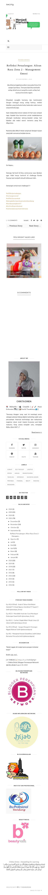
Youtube (35, 457)
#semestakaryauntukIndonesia (17, 209)
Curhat (9, 469)
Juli (11, 542)
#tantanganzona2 (12, 196)
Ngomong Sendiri (32, 477)
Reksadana (10, 484)
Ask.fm (24, 457)
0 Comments (12, 220)
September (14, 530)
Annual (17, 473)
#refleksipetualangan (13, 193)
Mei (11, 545)
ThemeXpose (26, 887)
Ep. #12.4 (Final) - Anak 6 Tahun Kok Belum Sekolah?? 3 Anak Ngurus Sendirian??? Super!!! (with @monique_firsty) (22, 606)
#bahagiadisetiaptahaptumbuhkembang (20, 201)
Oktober (13, 527)
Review (9, 473)
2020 (10, 560)
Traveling (10, 477)
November (14, 524)
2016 (10, 573)
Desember (14, 521)
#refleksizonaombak (13, 198)
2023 (10, 512)
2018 (10, 567)
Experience (20, 477)
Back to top (35, 890)
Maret (12, 551)
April (12, 548)
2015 (10, 576)
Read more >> (37, 432)
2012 (10, 585)
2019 (10, 563)
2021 (10, 518)
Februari (13, 554)
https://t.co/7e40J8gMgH (27, 660)
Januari (12, 557)
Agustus (13, 539)
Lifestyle (30, 469)
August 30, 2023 (22, 665)
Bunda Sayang (24, 60)
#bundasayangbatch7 (13, 203)
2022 (10, 515)
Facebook (12, 448)
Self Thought (19, 469)
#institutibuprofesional (14, 206)
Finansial (20, 481)
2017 (10, 570)
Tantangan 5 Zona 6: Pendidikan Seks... (18, 274)
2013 (10, 582)
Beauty (28, 481)
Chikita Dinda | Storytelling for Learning (24, 862)
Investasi (36, 481)
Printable (10, 481)
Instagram (35, 448)
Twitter (23, 448)
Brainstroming (28, 473)
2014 (10, 579)
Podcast (11, 457)
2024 (10, 509)
